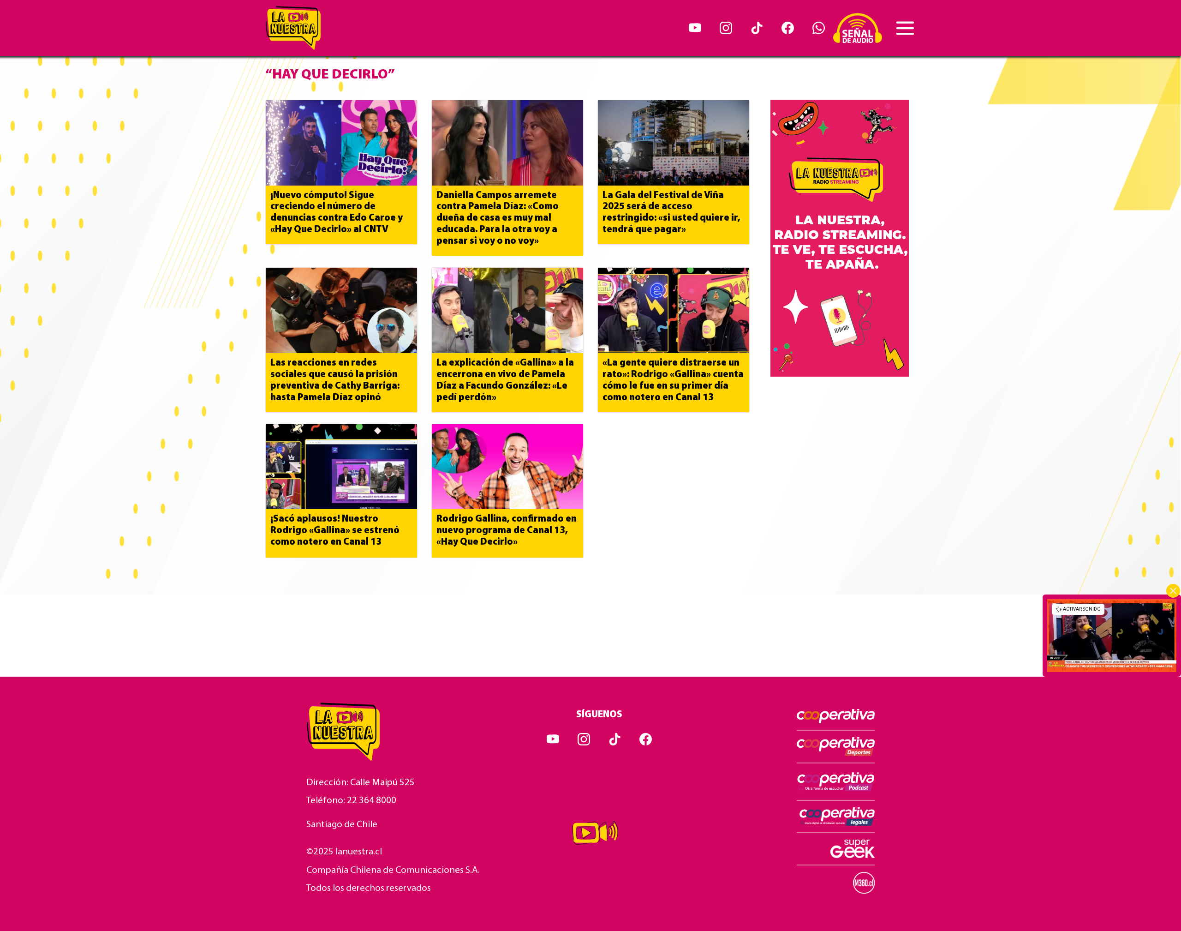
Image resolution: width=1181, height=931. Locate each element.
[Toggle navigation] (905, 28)
